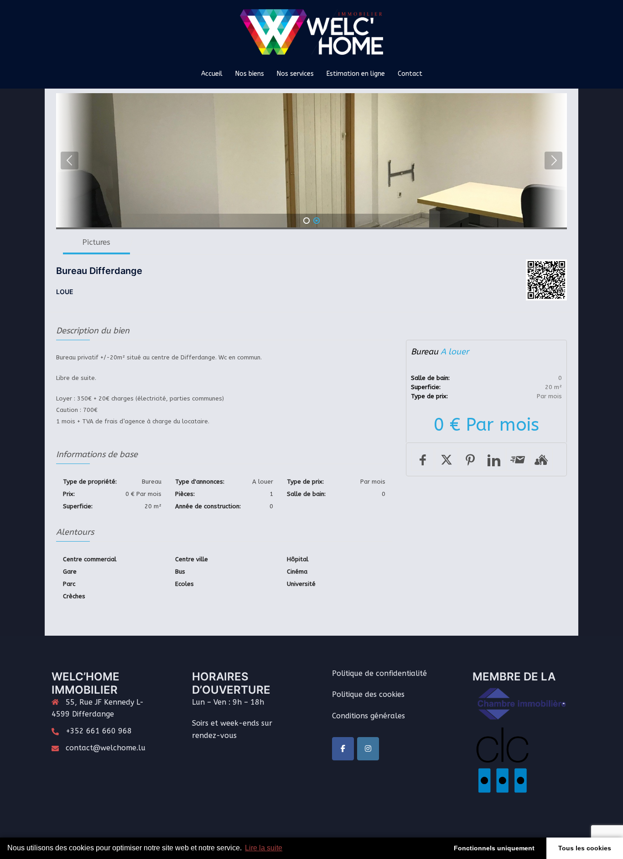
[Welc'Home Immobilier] (312, 35)
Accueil (212, 74)
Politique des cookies (368, 694)
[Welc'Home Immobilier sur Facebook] (343, 748)
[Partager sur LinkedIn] (494, 459)
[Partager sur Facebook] (423, 459)
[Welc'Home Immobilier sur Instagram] (368, 748)
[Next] (553, 160)
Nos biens (249, 74)
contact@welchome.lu (105, 747)
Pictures (96, 242)
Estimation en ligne (356, 74)
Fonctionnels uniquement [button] (494, 848)
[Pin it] (470, 459)
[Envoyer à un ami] (518, 459)
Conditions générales (368, 715)
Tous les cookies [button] (584, 848)
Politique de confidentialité (379, 673)
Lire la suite (263, 848)
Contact (410, 74)
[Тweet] (446, 459)
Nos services (295, 74)
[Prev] (69, 160)
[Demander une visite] (541, 459)
